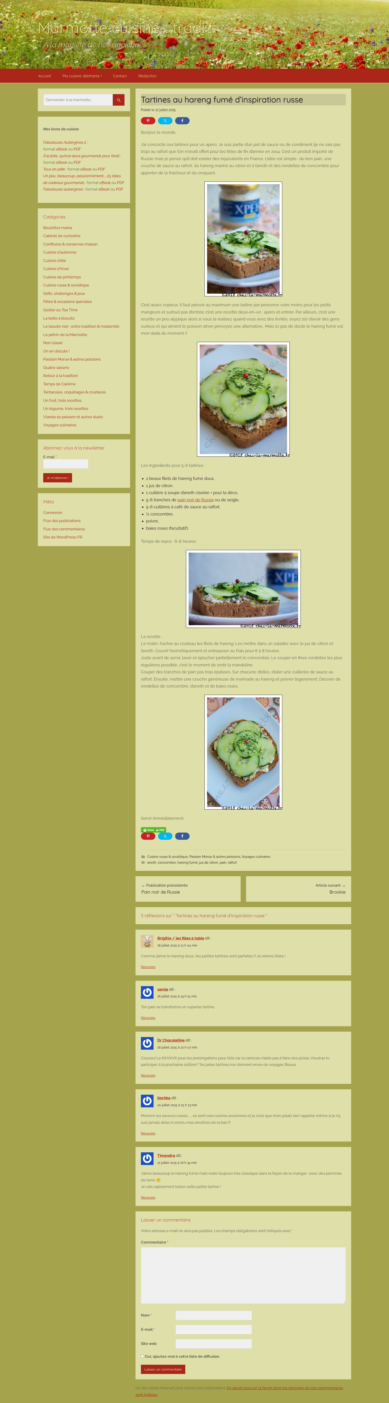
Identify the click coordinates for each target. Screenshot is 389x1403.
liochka (163, 1098)
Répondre (148, 967)
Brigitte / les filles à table (180, 938)
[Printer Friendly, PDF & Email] (153, 830)
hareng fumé (187, 862)
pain (223, 862)
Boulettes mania (57, 227)
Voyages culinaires (256, 857)
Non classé (53, 343)
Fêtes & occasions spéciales (67, 301)
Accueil (44, 75)
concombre (167, 862)
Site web (149, 1343)
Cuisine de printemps (62, 277)
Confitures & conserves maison (70, 244)
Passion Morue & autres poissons (214, 857)
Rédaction (147, 75)
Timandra (166, 1155)
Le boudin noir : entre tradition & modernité (81, 326)
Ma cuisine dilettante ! (82, 75)
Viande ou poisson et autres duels (73, 417)
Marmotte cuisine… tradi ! (125, 27)
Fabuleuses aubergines (63, 189)
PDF (77, 149)
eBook (61, 149)
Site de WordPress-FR (62, 537)
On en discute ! (56, 351)
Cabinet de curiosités (61, 236)
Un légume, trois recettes (65, 408)
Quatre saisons (56, 367)
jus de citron (208, 862)
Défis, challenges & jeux (64, 293)
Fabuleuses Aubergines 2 (64, 142)
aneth (151, 862)
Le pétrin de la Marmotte (65, 334)
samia (162, 989)
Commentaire (154, 1242)
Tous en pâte (54, 169)
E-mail (148, 1329)
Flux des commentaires (64, 529)
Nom (146, 1315)
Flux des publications (62, 520)
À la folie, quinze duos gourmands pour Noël (81, 156)
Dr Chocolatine (171, 1040)
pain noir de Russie (196, 499)
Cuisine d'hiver (56, 268)
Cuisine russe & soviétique (167, 857)
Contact (120, 75)
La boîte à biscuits (59, 318)
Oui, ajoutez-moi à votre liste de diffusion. (182, 1356)
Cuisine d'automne (59, 252)
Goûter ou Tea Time (60, 310)
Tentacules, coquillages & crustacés (74, 392)
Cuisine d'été (54, 260)
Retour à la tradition (60, 375)
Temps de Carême (59, 384)
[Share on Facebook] (182, 120)
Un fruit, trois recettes (62, 400)
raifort (232, 862)
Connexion (52, 512)
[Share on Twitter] (165, 120)
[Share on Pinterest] (148, 120)
